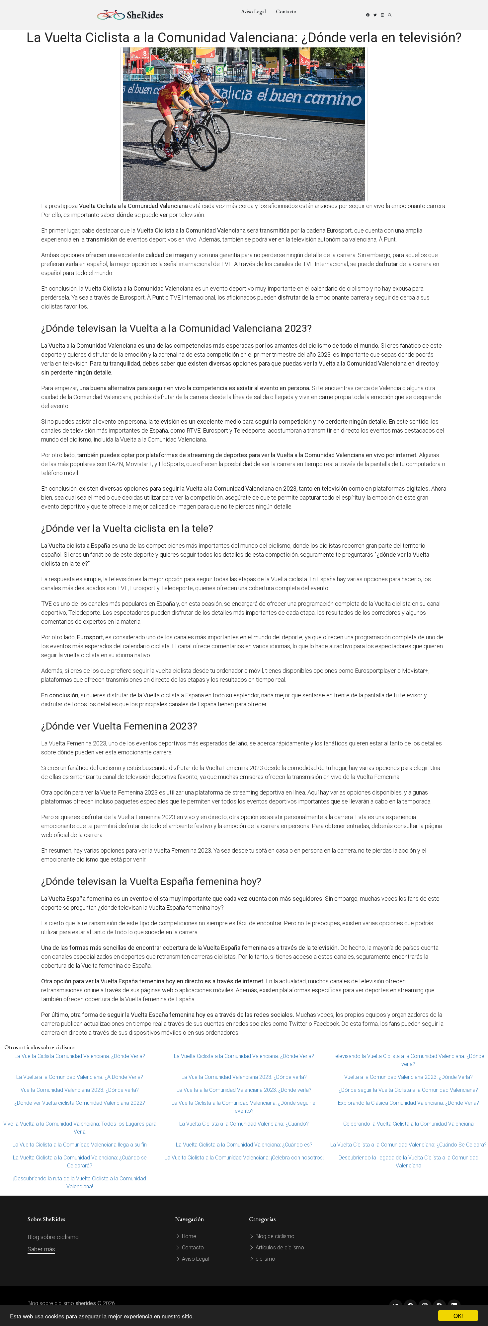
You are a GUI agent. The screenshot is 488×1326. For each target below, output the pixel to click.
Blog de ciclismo (274, 1236)
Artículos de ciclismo (279, 1247)
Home (188, 1236)
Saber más (41, 1249)
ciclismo (264, 1259)
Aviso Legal (253, 11)
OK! (458, 1315)
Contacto (286, 11)
